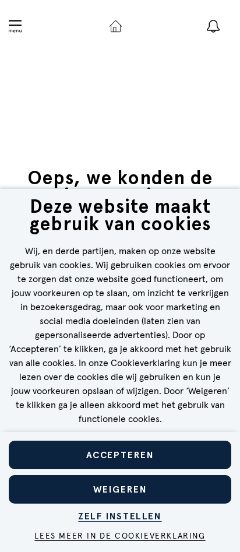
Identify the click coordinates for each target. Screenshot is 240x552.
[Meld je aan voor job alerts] (213, 26)
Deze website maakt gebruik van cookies (120, 216)
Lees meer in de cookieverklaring (119, 536)
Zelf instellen (119, 516)
